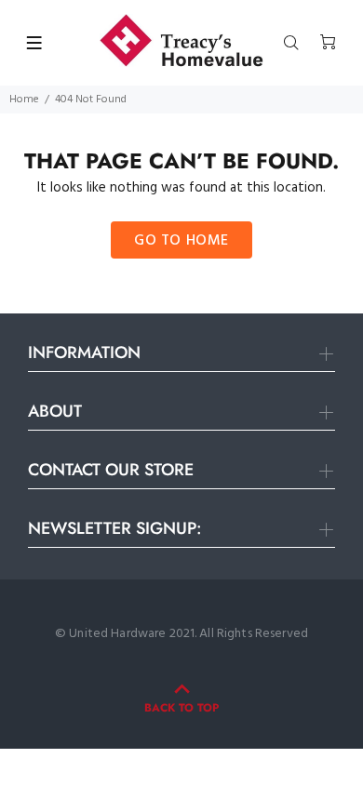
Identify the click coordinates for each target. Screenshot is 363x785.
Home (24, 99)
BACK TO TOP (181, 707)
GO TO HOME (181, 241)
